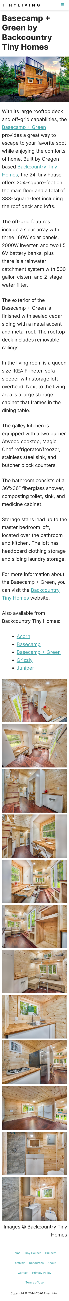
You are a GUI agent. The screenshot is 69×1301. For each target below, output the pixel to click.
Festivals (19, 1263)
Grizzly (25, 660)
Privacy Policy (41, 1273)
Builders (51, 1253)
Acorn (23, 636)
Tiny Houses (32, 1253)
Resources (36, 1263)
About (52, 1263)
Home (16, 1253)
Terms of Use (34, 1282)
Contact (23, 1273)
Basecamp (29, 644)
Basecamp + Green (24, 127)
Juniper (25, 668)
